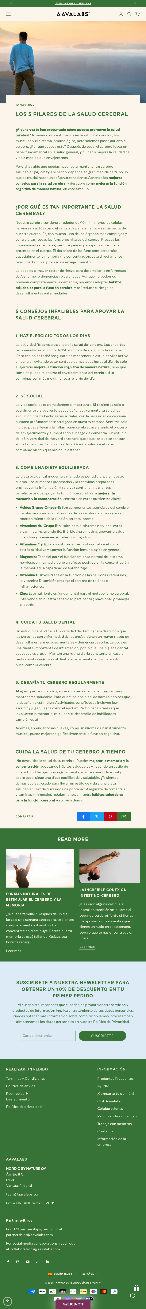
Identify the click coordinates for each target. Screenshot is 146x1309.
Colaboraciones (110, 1109)
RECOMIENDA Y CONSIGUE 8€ (75, 3)
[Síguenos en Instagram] (18, 1262)
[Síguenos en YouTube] (28, 1262)
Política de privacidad (24, 1107)
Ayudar (103, 1086)
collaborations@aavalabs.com (35, 1249)
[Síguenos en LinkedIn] (47, 1262)
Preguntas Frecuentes (115, 1079)
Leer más (13, 951)
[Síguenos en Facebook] (8, 1262)
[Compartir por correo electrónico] (123, 816)
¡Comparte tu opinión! (115, 1094)
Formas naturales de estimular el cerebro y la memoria (34, 899)
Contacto (105, 1131)
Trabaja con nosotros (114, 1124)
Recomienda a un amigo (117, 1116)
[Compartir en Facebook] (83, 816)
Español (88, 1274)
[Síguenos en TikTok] (38, 1262)
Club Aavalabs (109, 1101)
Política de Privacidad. (111, 1022)
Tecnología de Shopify (85, 1283)
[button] (73, 1304)
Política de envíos (20, 1086)
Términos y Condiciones (25, 1079)
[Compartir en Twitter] (97, 816)
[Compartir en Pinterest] (110, 816)
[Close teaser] (92, 1298)
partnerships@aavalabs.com (29, 1235)
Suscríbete (102, 1036)
